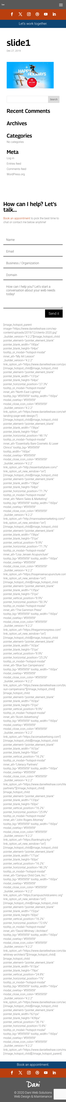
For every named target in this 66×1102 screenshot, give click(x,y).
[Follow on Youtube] (45, 14)
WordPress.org (16, 174)
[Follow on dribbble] (37, 14)
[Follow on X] (20, 14)
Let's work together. (33, 24)
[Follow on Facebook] (11, 14)
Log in (10, 158)
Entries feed (14, 163)
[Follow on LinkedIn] (54, 14)
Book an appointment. (33, 1065)
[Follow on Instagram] (28, 14)
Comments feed (16, 169)
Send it (54, 313)
